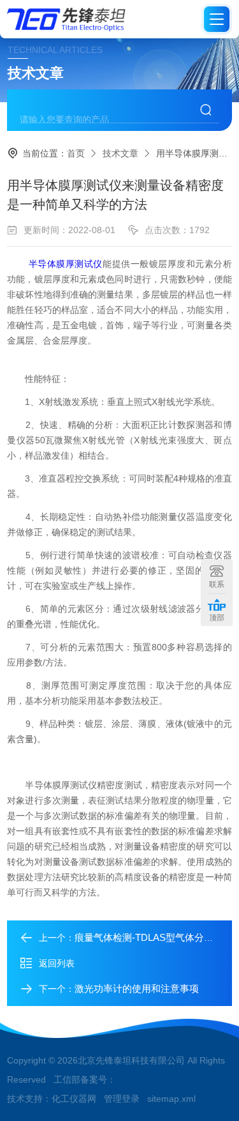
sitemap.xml (171, 1099)
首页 (76, 153)
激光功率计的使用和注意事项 (137, 988)
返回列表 (57, 963)
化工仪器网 (74, 1099)
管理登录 (122, 1099)
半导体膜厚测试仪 (66, 264)
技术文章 (120, 153)
